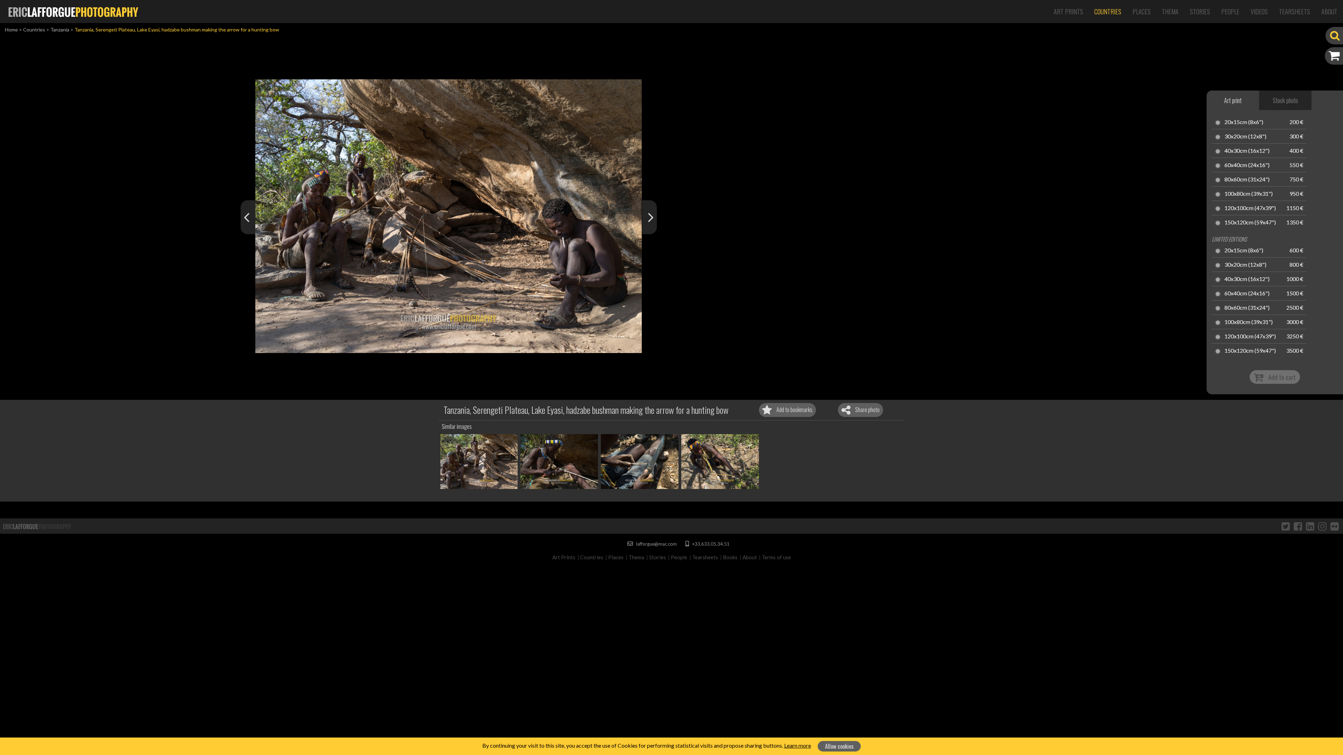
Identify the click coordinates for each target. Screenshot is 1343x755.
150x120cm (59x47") (1250, 222)
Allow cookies (839, 746)
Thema (1170, 11)
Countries (1107, 11)
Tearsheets (1294, 11)
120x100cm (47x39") (1250, 208)
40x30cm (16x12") (1247, 151)
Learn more (797, 745)
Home (11, 30)
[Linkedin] (1310, 526)
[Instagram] (1322, 526)
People (1230, 11)
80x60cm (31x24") (1247, 179)
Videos (1259, 11)
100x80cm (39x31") (1248, 194)
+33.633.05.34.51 (710, 544)
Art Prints (1068, 11)
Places (1141, 11)
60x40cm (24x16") (1247, 165)
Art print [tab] (1233, 100)
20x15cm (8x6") (1243, 122)
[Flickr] (1334, 526)
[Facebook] (1298, 526)
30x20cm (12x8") (1245, 136)
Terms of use (776, 557)
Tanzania (59, 30)
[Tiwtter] (1285, 526)
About (1329, 11)
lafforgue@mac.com (655, 544)
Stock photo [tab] (1285, 100)
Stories (1200, 11)
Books (730, 557)
